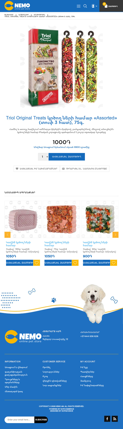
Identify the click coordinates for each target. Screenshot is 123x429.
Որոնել (47, 367)
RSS (115, 419)
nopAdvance (67, 411)
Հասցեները (86, 376)
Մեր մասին (11, 387)
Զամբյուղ (85, 381)
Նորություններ (51, 372)
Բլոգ (45, 376)
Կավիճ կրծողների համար (18, 244)
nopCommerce (67, 409)
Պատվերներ (87, 372)
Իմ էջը (84, 367)
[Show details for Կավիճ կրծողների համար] (23, 219)
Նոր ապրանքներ (52, 385)
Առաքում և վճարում (16, 367)
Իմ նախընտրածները (92, 385)
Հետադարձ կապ (14, 391)
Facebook (107, 419)
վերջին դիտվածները (55, 381)
